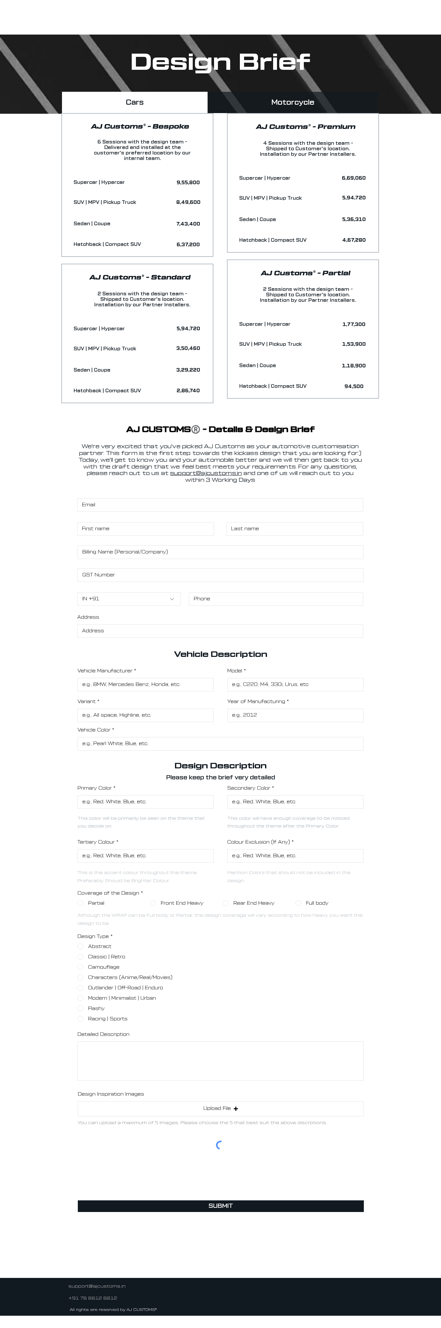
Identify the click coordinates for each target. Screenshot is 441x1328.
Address (88, 617)
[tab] (135, 102)
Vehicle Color (93, 730)
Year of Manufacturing (257, 701)
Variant (86, 701)
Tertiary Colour (96, 842)
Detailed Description (103, 1034)
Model (234, 671)
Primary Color (94, 788)
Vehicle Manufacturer (104, 671)
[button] (188, 182)
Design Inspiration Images (111, 1094)
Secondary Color (248, 788)
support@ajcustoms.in (206, 473)
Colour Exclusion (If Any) (258, 842)
